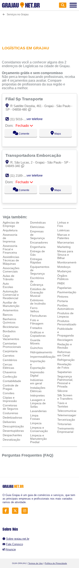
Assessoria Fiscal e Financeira (10, 249)
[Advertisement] (39, 28)
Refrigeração (66, 359)
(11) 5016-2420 (20, 119)
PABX (61, 283)
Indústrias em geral (36, 381)
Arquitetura (10, 230)
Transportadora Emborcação (33, 155)
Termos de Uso (35, 563)
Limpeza (36, 423)
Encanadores (39, 242)
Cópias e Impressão (10, 399)
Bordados (9, 331)
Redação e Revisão (64, 346)
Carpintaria (10, 351)
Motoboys (63, 266)
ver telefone (35, 119)
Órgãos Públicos (62, 277)
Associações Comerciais (11, 269)
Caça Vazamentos (11, 337)
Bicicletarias (11, 326)
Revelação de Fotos (64, 366)
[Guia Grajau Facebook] (7, 510)
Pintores (62, 296)
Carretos (8, 355)
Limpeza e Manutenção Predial (38, 439)
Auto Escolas (8, 285)
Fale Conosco (14, 544)
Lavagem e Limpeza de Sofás (38, 403)
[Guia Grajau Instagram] (25, 510)
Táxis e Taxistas (62, 404)
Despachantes (12, 435)
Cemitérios (10, 360)
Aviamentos (10, 310)
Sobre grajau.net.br (17, 538)
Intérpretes (37, 395)
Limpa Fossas (35, 417)
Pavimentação (66, 292)
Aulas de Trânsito (8, 277)
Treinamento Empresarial (65, 430)
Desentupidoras (13, 430)
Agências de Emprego (11, 224)
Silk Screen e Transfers (64, 397)
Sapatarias (64, 372)
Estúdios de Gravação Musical (38, 292)
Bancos (8, 314)
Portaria (62, 301)
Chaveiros (9, 372)
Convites (8, 393)
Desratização (11, 439)
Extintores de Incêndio (38, 301)
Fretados (36, 328)
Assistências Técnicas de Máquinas (11, 260)
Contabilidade (12, 381)
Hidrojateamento (41, 352)
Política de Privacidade (56, 563)
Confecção (10, 376)
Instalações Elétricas (37, 389)
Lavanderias (38, 411)
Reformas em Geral (63, 353)
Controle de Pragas (10, 387)
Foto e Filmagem (36, 321)
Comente (23, 133)
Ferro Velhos (34, 309)
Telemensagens (67, 415)
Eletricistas (37, 227)
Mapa (57, 133)
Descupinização (13, 426)
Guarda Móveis (35, 341)
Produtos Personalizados (67, 322)
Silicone (62, 391)
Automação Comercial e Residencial (11, 295)
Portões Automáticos (65, 307)
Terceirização (66, 419)
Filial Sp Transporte (24, 99)
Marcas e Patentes (63, 236)
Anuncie (11, 549)
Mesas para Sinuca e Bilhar (65, 255)
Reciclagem (65, 340)
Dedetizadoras (12, 417)
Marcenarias (65, 242)
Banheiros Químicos (9, 320)
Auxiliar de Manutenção (11, 304)
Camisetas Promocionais (12, 345)
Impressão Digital (37, 373)
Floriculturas (38, 315)
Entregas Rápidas (36, 260)
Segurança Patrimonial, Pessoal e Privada (65, 381)
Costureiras (10, 413)
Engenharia (38, 247)
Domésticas (38, 222)
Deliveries (9, 422)
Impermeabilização (42, 356)
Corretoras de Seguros (10, 407)
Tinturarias (64, 424)
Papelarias (64, 287)
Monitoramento (67, 262)
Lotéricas (63, 230)
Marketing (64, 247)
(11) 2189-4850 (20, 175)
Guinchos (36, 347)
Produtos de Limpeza (65, 314)
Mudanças (64, 271)
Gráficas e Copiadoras (38, 334)
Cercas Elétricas (8, 366)
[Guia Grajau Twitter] (16, 510)
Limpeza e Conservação (39, 429)
